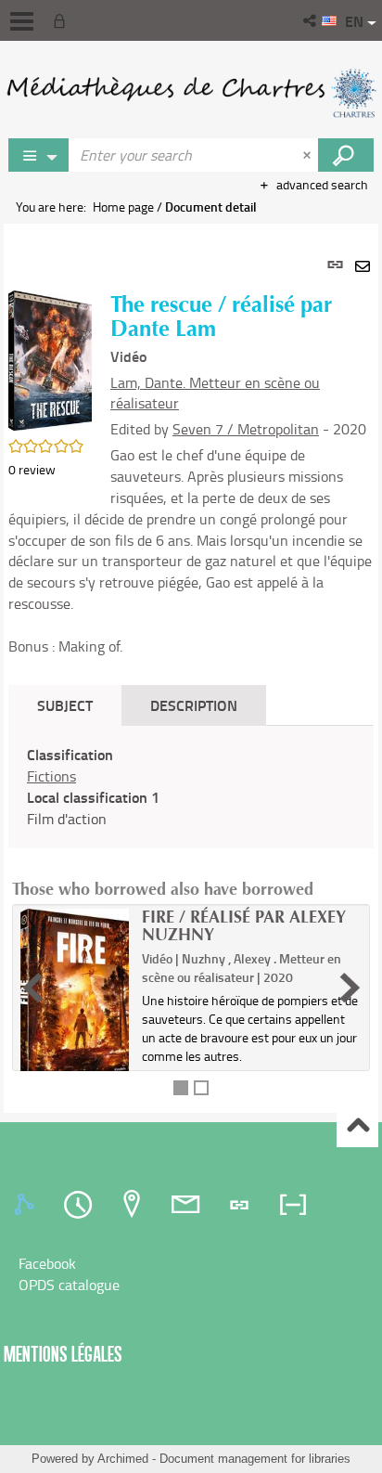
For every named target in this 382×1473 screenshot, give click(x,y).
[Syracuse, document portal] (191, 93)
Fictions (51, 776)
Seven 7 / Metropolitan (245, 429)
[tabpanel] (191, 668)
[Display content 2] (201, 1087)
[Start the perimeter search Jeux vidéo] (346, 155)
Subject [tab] (65, 705)
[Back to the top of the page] (357, 1127)
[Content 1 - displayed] (180, 1087)
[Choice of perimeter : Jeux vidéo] (39, 155)
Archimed (122, 1459)
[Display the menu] (21, 21)
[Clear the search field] (309, 155)
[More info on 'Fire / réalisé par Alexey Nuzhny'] (75, 997)
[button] (311, 20)
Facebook (47, 1263)
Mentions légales (63, 1353)
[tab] (27, 1204)
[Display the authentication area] (63, 20)
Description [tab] (193, 705)
